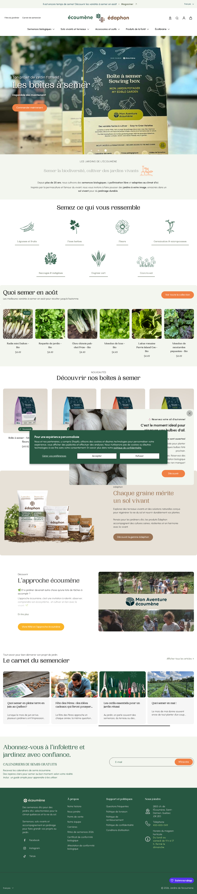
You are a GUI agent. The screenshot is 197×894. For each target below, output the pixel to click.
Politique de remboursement (114, 818)
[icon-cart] (190, 18)
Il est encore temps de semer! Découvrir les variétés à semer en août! (80, 4)
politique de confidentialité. (128, 447)
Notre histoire (74, 806)
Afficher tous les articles (179, 658)
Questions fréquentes (117, 806)
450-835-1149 (160, 825)
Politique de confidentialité (120, 825)
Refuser (140, 455)
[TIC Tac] (25, 856)
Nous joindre (73, 811)
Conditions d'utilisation (117, 830)
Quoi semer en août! (20, 703)
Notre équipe (74, 821)
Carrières (72, 826)
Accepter (97, 455)
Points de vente (75, 816)
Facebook (34, 840)
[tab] (91, 150)
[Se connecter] (183, 18)
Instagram (34, 848)
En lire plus (23, 614)
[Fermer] (190, 413)
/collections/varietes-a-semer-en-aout (20, 37)
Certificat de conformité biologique (80, 839)
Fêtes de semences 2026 (80, 831)
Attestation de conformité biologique (80, 847)
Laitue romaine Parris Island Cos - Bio (146, 347)
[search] (177, 18)
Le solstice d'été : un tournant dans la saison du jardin (170, 705)
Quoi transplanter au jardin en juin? (121, 705)
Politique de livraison (116, 811)
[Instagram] (25, 848)
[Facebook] (25, 840)
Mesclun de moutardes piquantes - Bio (179, 347)
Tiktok (32, 856)
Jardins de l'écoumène (181, 887)
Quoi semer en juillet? (69, 703)
